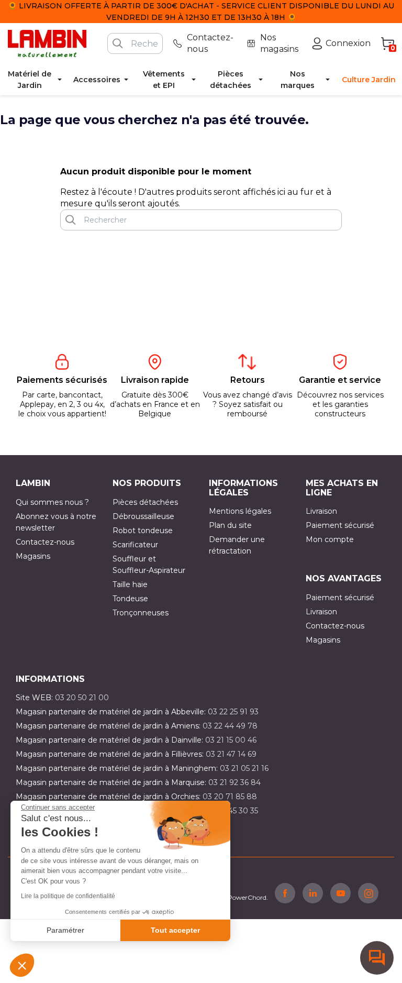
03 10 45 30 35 (232, 810)
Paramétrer (65, 930)
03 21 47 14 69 (231, 754)
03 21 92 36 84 (234, 782)
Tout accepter (175, 930)
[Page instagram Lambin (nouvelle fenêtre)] (368, 892)
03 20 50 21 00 (82, 697)
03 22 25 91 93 (233, 711)
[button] (22, 965)
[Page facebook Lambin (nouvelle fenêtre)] (285, 892)
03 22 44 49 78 (230, 726)
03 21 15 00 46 (230, 740)
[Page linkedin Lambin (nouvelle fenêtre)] (313, 892)
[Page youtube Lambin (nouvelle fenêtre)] (340, 892)
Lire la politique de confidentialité (68, 896)
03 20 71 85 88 (230, 796)
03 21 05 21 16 (244, 768)
